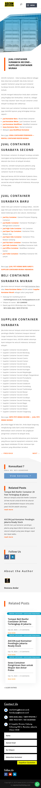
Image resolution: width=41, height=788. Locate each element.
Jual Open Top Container (12, 231)
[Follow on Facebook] (6, 556)
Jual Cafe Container (10, 245)
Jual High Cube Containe (12, 228)
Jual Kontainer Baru (10, 119)
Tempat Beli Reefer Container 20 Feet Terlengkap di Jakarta (19, 493)
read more (8, 510)
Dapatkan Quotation (27, 762)
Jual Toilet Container (10, 254)
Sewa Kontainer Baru (10, 127)
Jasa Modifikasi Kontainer (19, 130)
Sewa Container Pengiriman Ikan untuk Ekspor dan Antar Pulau (20, 666)
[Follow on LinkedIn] (12, 556)
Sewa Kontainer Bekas (13, 289)
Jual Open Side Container (12, 237)
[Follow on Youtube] (10, 774)
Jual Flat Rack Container (12, 242)
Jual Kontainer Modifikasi (12, 124)
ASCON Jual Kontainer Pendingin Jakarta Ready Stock (19, 520)
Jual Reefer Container (11, 223)
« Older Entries (10, 688)
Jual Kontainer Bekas (10, 121)
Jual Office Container (10, 248)
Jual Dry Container (10, 217)
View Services (19, 476)
